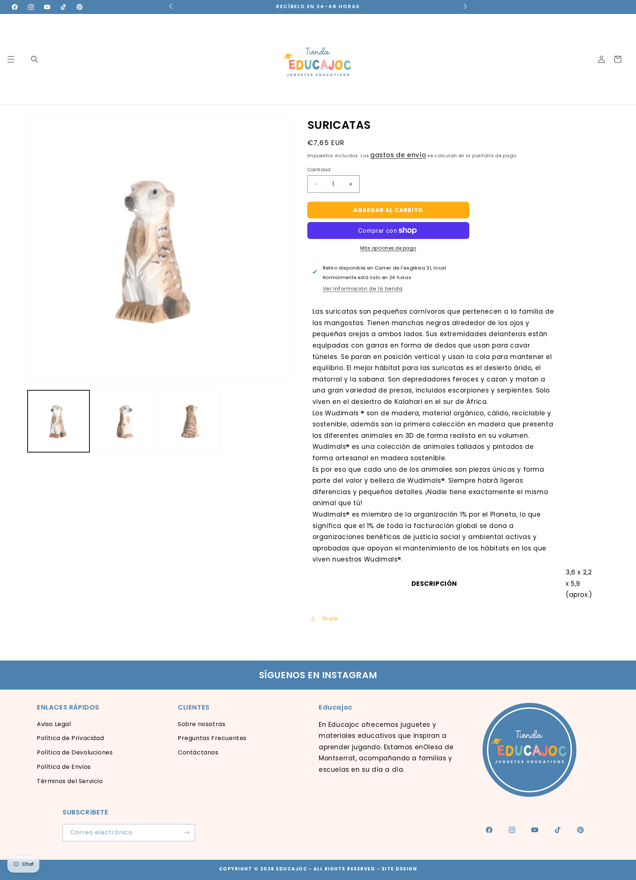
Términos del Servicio (70, 781)
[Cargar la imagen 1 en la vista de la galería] (58, 421)
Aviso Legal (54, 724)
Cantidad (319, 169)
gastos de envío (398, 155)
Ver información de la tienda (363, 288)
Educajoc (291, 869)
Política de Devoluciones (75, 752)
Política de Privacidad (70, 738)
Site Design (399, 869)
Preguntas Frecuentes (212, 738)
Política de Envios (64, 767)
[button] (34, 59)
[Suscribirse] (187, 832)
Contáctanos (198, 752)
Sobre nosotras (201, 724)
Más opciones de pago (388, 248)
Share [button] (330, 618)
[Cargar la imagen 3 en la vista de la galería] (189, 421)
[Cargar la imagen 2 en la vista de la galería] (124, 421)
